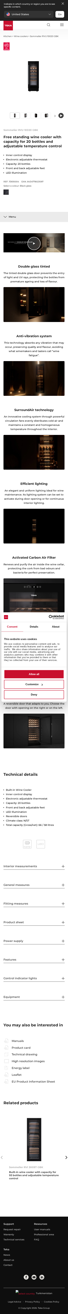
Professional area (44, 1234)
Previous (1, 1157)
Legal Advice (14, 1301)
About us (8, 1260)
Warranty (8, 1234)
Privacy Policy (32, 1301)
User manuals (42, 1229)
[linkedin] (42, 1277)
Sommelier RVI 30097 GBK (26, 1167)
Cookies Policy (51, 1301)
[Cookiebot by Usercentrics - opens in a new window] (49, 617)
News (6, 1254)
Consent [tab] (12, 626)
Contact (7, 1265)
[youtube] (34, 1277)
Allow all (34, 674)
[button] (29, 14)
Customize (32, 684)
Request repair (12, 1229)
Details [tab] (34, 626)
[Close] (63, 4)
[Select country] (55, 24)
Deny (34, 694)
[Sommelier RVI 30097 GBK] (34, 1139)
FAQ (36, 1239)
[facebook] (26, 1277)
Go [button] (60, 14)
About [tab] (56, 626)
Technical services (13, 1239)
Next (54, 116)
